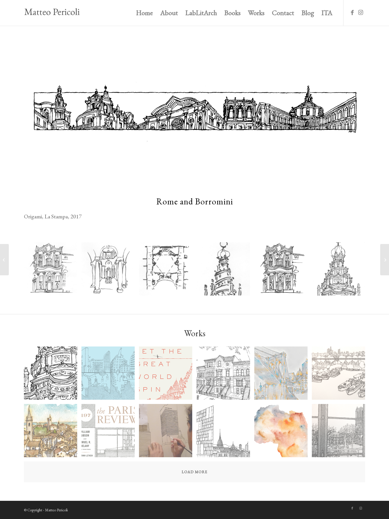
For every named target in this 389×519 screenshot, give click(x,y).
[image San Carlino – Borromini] (52, 271)
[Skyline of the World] (283, 375)
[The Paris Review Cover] (110, 432)
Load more (194, 471)
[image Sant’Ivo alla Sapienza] (167, 271)
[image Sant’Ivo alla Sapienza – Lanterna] (225, 271)
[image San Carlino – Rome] (110, 271)
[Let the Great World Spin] (167, 375)
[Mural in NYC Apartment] (167, 432)
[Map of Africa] (283, 432)
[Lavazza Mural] (225, 432)
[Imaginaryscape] (384, 259)
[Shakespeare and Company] (340, 432)
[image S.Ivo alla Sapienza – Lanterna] (340, 271)
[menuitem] (144, 13)
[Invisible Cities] (110, 375)
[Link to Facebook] (352, 12)
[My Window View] (4, 259)
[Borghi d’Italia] (52, 432)
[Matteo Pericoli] (52, 13)
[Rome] (52, 375)
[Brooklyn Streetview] (225, 375)
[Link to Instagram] (361, 12)
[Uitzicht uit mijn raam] (340, 375)
